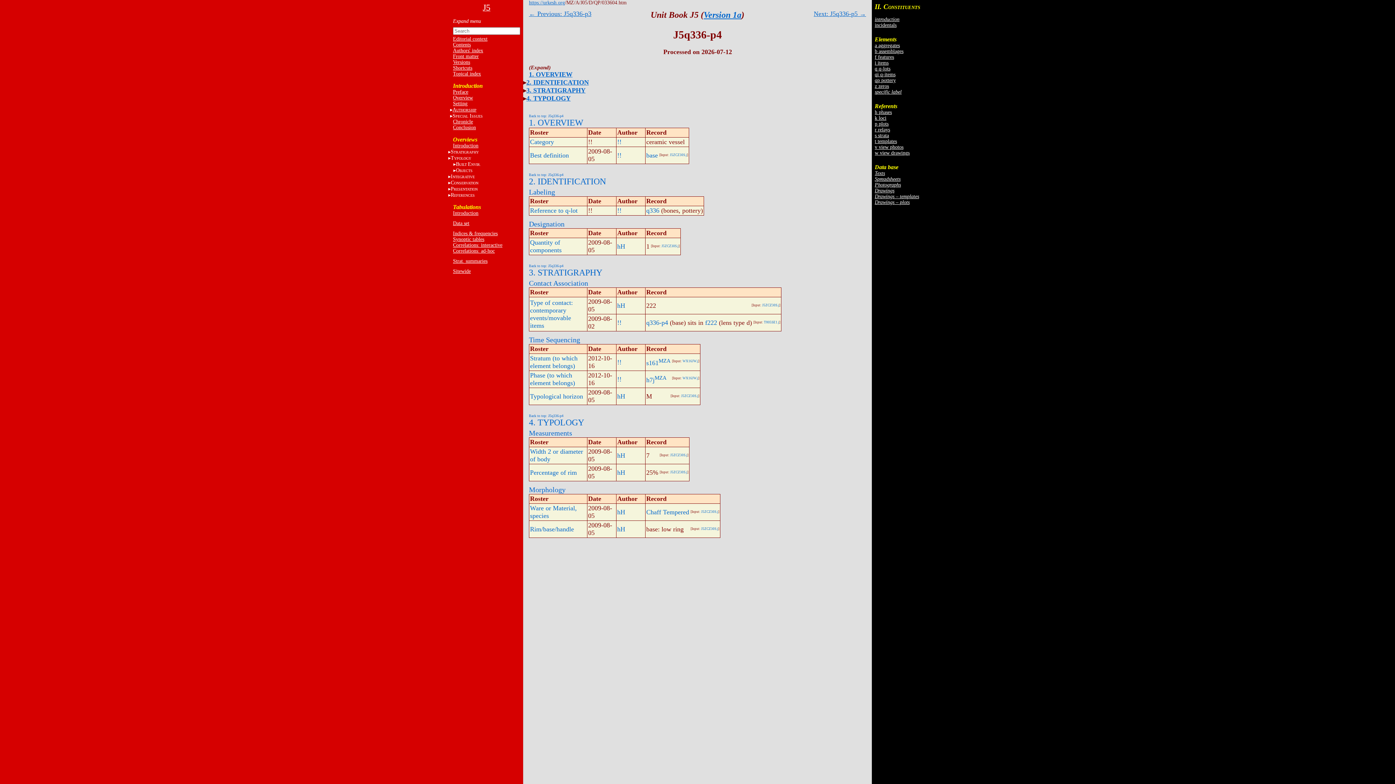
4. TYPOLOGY (548, 98)
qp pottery (885, 80)
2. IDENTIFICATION (557, 82)
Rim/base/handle (552, 529)
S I (468, 116)
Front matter (466, 56)
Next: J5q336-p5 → (840, 13)
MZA (665, 361)
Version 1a (722, 15)
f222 (711, 322)
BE (468, 164)
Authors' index (468, 50)
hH (621, 246)
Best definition (549, 155)
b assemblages (889, 51)
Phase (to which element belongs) (552, 379)
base (652, 155)
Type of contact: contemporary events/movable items (551, 314)
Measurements (550, 433)
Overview (463, 98)
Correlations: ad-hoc (474, 251)
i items (882, 63)
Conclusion (464, 127)
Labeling (542, 192)
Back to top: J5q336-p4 (546, 116)
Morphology (547, 490)
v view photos (889, 147)
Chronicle (463, 121)
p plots (882, 124)
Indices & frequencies (475, 233)
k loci (880, 118)
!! (619, 142)
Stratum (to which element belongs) (554, 362)
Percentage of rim (553, 472)
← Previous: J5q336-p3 (560, 13)
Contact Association (558, 283)
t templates (886, 141)
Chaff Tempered (667, 512)
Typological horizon (556, 396)
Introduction (465, 145)
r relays (882, 129)
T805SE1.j (771, 322)
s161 (652, 363)
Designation (547, 224)
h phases (883, 112)
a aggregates (887, 45)
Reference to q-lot (554, 210)
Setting (460, 103)
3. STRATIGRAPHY (556, 90)
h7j (650, 380)
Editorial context (470, 39)
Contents (462, 45)
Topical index (467, 74)
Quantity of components (546, 246)
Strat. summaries (470, 261)
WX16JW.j (690, 361)
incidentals (886, 25)
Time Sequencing (554, 340)
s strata (882, 135)
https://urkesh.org (547, 2)
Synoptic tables (468, 239)
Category (542, 142)
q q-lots (882, 69)
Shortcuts (462, 68)
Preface (460, 92)
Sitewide (462, 271)
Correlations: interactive (477, 245)
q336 (652, 210)
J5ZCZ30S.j (678, 155)
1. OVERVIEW (551, 74)
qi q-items (885, 74)
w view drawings (892, 153)
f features (884, 57)
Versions (461, 62)
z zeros (882, 86)
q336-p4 (657, 322)
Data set (461, 223)
